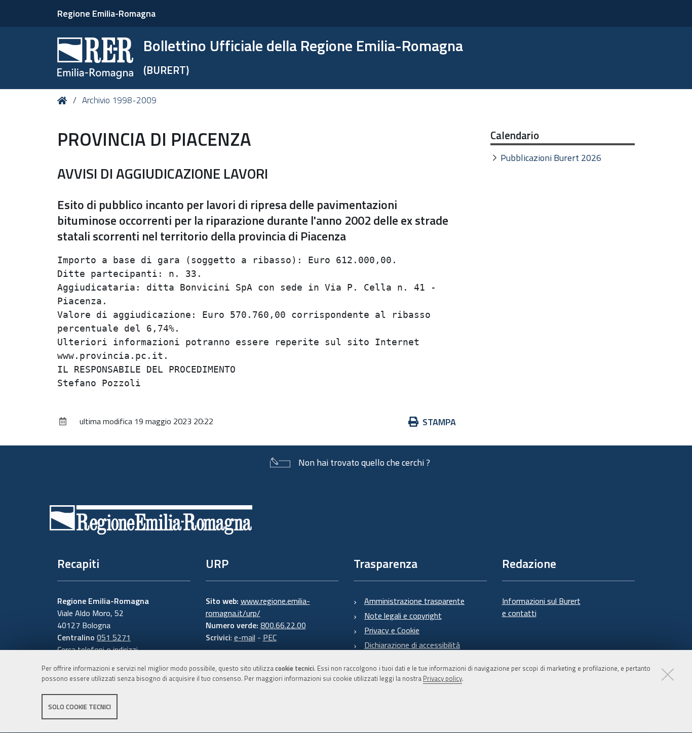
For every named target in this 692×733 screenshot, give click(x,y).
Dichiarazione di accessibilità (412, 645)
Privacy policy (442, 679)
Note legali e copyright (403, 615)
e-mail (244, 637)
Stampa (439, 422)
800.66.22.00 (283, 625)
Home (64, 100)
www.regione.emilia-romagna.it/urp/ (258, 607)
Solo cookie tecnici (79, 707)
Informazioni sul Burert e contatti (541, 607)
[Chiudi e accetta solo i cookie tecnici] (668, 674)
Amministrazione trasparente (414, 601)
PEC (270, 637)
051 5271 (114, 637)
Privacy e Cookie (391, 630)
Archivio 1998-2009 (119, 100)
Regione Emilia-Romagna (106, 13)
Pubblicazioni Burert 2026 (551, 158)
